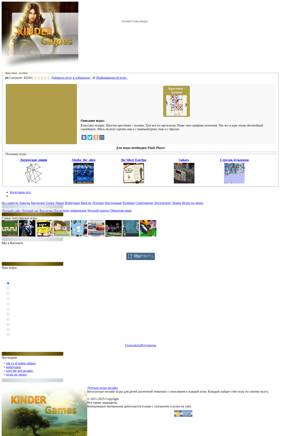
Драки (59, 203)
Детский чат (30, 210)
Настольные (113, 203)
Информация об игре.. (112, 77)
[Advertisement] (40, 114)
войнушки (13, 367)
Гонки (50, 203)
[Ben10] (114, 235)
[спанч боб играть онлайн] (44, 235)
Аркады (24, 203)
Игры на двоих (192, 203)
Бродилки (38, 203)
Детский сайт (11, 210)
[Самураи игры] (148, 235)
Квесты (86, 203)
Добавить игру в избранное (70, 77)
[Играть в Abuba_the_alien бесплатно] (83, 182)
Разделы (15, 196)
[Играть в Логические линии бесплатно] (33, 182)
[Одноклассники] (95, 137)
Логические (162, 203)
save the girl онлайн (19, 370)
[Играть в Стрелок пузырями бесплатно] (234, 182)
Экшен (176, 203)
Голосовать (133, 345)
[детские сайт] (183, 415)
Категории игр (20, 192)
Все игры (46, 210)
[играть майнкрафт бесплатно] (10, 235)
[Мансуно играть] (27, 235)
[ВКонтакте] (83, 137)
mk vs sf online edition (21, 363)
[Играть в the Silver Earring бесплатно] (133, 182)
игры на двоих (16, 374)
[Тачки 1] (96, 235)
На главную (10, 203)
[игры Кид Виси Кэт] (62, 235)
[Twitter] (89, 137)
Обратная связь (120, 210)
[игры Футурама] (131, 235)
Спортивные (144, 203)
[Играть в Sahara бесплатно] (184, 182)
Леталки (98, 203)
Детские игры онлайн (102, 388)
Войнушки (72, 203)
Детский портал (98, 210)
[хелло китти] (79, 235)
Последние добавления (69, 210)
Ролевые (129, 203)
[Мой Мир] (101, 137)
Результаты (148, 345)
